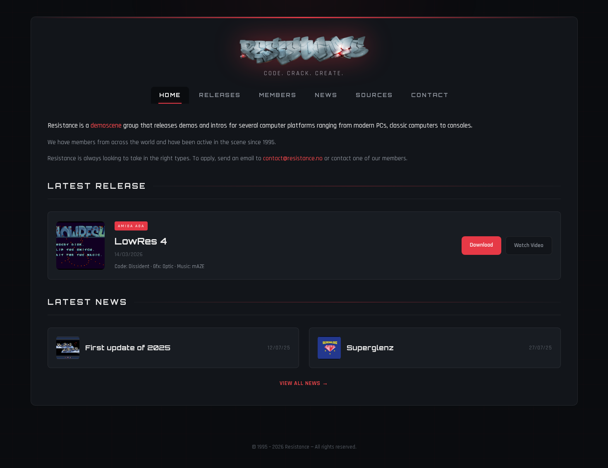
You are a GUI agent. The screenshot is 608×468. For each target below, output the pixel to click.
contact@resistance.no (293, 158)
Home (170, 95)
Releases (220, 95)
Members (278, 95)
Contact (430, 95)
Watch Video (528, 245)
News (326, 95)
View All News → (304, 383)
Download (481, 245)
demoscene (106, 125)
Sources (374, 95)
